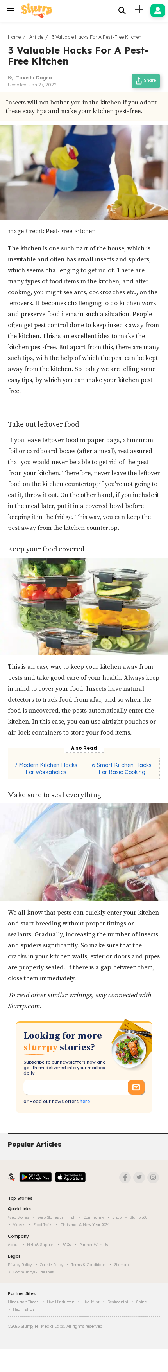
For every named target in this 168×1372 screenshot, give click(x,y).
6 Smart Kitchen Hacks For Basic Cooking (122, 769)
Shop (117, 1217)
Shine (141, 1301)
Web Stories (18, 1217)
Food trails (42, 1224)
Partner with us (93, 1244)
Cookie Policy (51, 1264)
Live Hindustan (61, 1301)
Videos (19, 1224)
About (13, 1244)
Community (94, 1217)
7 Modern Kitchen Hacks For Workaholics (45, 769)
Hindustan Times (23, 1301)
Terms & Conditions (88, 1264)
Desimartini (117, 1301)
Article (36, 37)
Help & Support (40, 1244)
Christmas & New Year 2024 (85, 1224)
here (84, 1101)
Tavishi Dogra (34, 78)
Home (14, 37)
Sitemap (121, 1264)
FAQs (66, 1244)
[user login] (157, 10)
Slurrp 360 (138, 1217)
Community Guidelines (33, 1272)
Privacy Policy (20, 1264)
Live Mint (90, 1301)
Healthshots (24, 1309)
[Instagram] (153, 1177)
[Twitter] (139, 1177)
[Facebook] (125, 1177)
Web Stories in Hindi (56, 1217)
